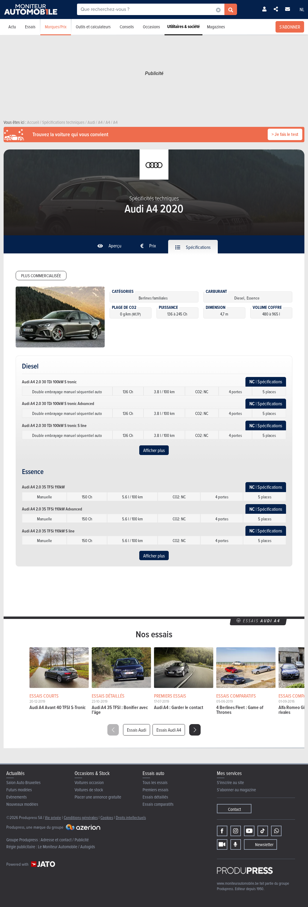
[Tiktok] (262, 831)
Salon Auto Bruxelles (23, 782)
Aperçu (114, 245)
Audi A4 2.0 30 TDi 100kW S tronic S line (54, 425)
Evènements (16, 797)
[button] (195, 730)
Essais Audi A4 (168, 730)
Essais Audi (136, 730)
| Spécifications (265, 381)
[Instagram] (235, 831)
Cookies (106, 817)
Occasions (151, 27)
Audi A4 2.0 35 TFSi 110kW (43, 487)
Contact (234, 809)
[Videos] (222, 844)
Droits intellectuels (131, 817)
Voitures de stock (89, 789)
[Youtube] (249, 831)
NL (302, 9)
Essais (30, 27)
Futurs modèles (19, 789)
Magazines (216, 27)
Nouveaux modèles (22, 804)
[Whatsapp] (276, 831)
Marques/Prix (55, 27)
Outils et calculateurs (93, 27)
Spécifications (198, 247)
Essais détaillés (155, 797)
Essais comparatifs (158, 804)
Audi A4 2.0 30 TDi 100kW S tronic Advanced (58, 403)
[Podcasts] (235, 844)
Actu (12, 27)
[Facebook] (222, 831)
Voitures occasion (89, 782)
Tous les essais (155, 782)
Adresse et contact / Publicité (65, 839)
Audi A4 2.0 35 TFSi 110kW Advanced (52, 509)
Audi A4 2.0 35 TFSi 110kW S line (48, 531)
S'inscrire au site (230, 782)
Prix (152, 245)
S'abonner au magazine (236, 789)
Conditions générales (81, 817)
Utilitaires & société (183, 26)
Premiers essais (155, 789)
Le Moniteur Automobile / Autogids (66, 846)
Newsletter (264, 844)
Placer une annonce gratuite (98, 797)
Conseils (127, 27)
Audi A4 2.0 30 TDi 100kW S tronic (49, 382)
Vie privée (53, 817)
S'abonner (289, 27)
